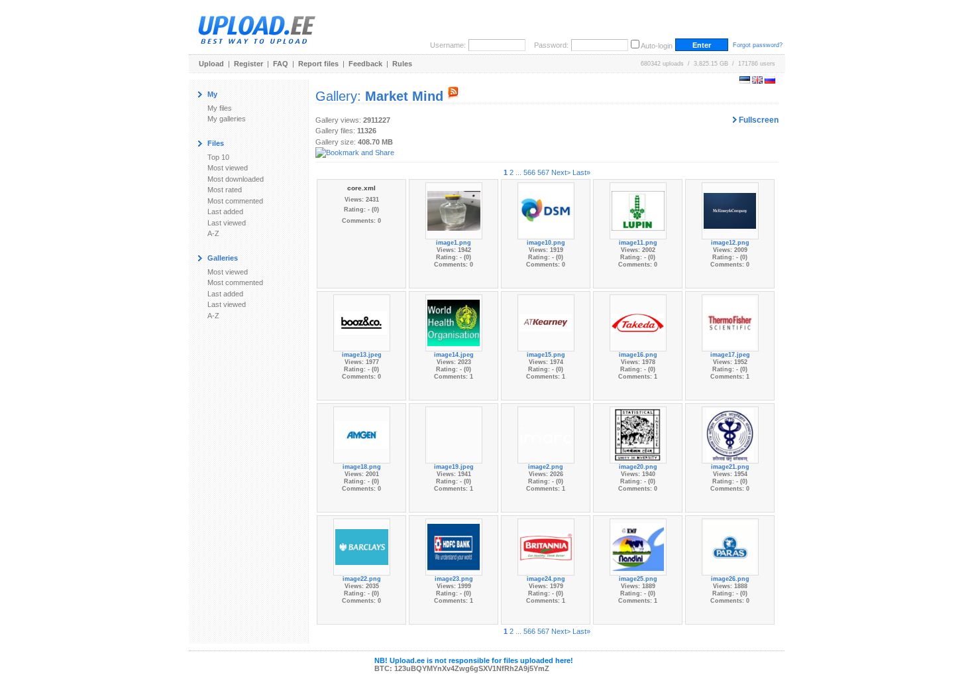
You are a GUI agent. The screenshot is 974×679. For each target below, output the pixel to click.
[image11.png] (638, 210)
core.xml (361, 188)
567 (543, 172)
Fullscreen (758, 120)
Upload (211, 64)
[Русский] (770, 81)
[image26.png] (730, 546)
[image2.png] (545, 434)
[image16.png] (638, 322)
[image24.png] (545, 546)
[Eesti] (744, 81)
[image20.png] (637, 434)
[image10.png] (545, 210)
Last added (225, 212)
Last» (581, 172)
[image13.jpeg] (361, 322)
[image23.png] (453, 546)
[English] (757, 81)
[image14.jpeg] (453, 322)
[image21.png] (729, 434)
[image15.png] (545, 322)
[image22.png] (361, 546)
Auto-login (657, 46)
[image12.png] (730, 210)
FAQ (280, 64)
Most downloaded (235, 179)
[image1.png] (453, 210)
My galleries (226, 119)
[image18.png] (361, 434)
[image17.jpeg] (730, 322)
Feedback (365, 64)
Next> (560, 172)
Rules (402, 64)
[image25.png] (638, 546)
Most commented (235, 201)
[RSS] (453, 96)
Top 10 (218, 157)
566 (529, 172)
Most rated (224, 190)
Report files (318, 64)
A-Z (213, 233)
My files (219, 108)
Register (248, 64)
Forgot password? (758, 45)
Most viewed (227, 168)
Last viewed (226, 223)
